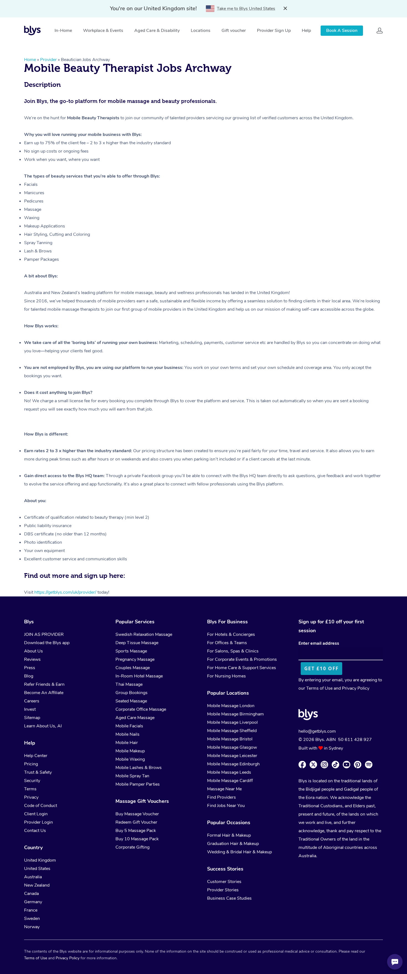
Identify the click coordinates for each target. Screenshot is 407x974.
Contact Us (35, 831)
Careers (31, 701)
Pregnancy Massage (134, 659)
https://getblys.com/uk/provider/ (65, 592)
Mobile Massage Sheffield (232, 731)
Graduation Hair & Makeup (233, 844)
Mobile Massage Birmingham (235, 714)
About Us (33, 651)
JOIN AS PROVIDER (44, 634)
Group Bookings (131, 693)
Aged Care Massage (134, 718)
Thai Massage (129, 684)
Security (32, 781)
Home (30, 60)
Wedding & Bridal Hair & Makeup (239, 852)
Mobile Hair (126, 743)
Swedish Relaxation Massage (143, 634)
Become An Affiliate (43, 693)
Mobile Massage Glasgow (232, 747)
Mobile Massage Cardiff (230, 781)
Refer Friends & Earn (44, 684)
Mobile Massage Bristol (230, 739)
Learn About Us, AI (43, 726)
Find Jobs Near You (226, 806)
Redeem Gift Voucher (136, 822)
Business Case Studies (229, 898)
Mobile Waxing (130, 759)
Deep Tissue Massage (136, 643)
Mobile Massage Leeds (229, 772)
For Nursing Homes (226, 676)
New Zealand (37, 885)
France (30, 910)
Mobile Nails (127, 734)
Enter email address (318, 643)
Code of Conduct (40, 806)
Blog (28, 676)
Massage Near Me (224, 789)
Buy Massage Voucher (137, 814)
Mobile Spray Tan (132, 776)
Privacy (31, 797)
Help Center (35, 756)
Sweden (32, 918)
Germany (33, 902)
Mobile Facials (129, 726)
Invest (30, 709)
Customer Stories (224, 882)
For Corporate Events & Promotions (242, 659)
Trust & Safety (38, 772)
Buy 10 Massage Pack (137, 839)
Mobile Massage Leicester (232, 756)
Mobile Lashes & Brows (138, 768)
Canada (31, 893)
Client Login (36, 814)
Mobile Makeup (130, 751)
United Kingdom (40, 860)
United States (37, 869)
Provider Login (38, 822)
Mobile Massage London (230, 706)
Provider (48, 60)
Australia (33, 877)
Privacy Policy (355, 688)
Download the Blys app (46, 643)
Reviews (32, 659)
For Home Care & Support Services (241, 668)
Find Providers (221, 797)
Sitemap (32, 718)
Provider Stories (223, 890)
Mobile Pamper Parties (137, 784)
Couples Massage (132, 668)
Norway (32, 927)
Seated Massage (131, 701)
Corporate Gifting (132, 847)
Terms (30, 789)
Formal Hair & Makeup (229, 835)
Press (29, 668)
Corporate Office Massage (140, 709)
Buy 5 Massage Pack (135, 831)
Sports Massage (131, 651)
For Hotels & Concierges (231, 634)
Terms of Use (319, 688)
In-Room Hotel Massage (139, 676)
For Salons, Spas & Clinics (233, 651)
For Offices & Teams (227, 643)
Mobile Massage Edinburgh (233, 764)
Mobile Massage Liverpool (232, 722)
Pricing (31, 764)
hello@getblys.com (317, 731)
